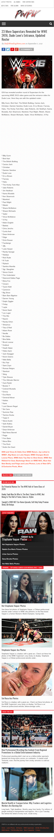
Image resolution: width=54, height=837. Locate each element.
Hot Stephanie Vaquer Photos (13, 544)
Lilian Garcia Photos (10, 554)
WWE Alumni (14, 6)
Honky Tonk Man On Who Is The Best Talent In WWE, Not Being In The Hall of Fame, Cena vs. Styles (23, 495)
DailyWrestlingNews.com (14, 43)
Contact (37, 830)
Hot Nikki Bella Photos (11, 564)
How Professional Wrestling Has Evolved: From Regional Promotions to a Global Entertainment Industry (24, 751)
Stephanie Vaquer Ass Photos (14, 650)
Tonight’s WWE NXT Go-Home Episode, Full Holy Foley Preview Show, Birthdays (25, 503)
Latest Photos (6, 2)
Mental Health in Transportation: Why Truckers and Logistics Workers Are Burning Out (26, 804)
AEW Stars (4, 6)
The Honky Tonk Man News (22, 475)
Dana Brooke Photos (10, 559)
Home (3, 828)
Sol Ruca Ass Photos (10, 698)
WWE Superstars (28, 2)
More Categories (26, 6)
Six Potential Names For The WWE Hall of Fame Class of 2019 (23, 488)
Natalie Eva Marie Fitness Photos (15, 549)
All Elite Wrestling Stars (42, 828)
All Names (17, 2)
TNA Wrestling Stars (17, 830)
